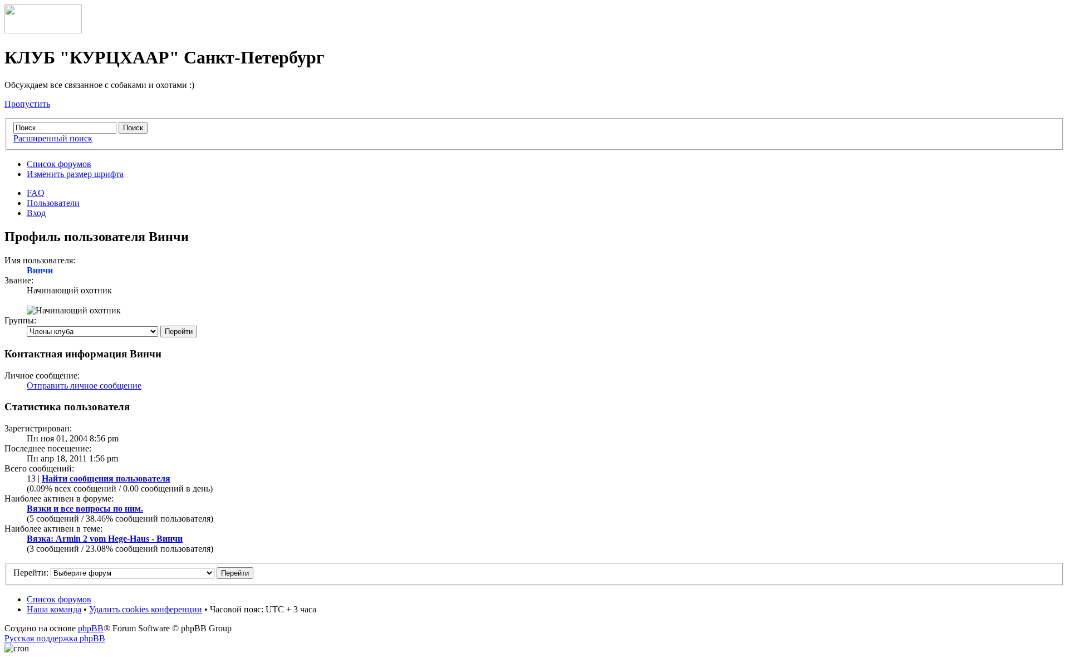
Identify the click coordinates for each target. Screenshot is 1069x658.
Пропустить (27, 104)
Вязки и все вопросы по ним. (85, 508)
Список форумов (59, 164)
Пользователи (53, 203)
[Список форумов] (43, 30)
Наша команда (54, 609)
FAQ (36, 193)
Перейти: (30, 572)
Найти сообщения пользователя (106, 478)
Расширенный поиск (52, 138)
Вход (36, 213)
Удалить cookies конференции (145, 609)
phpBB (91, 628)
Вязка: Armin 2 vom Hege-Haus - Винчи (105, 538)
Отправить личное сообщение (84, 385)
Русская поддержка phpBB (54, 638)
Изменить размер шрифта (75, 174)
